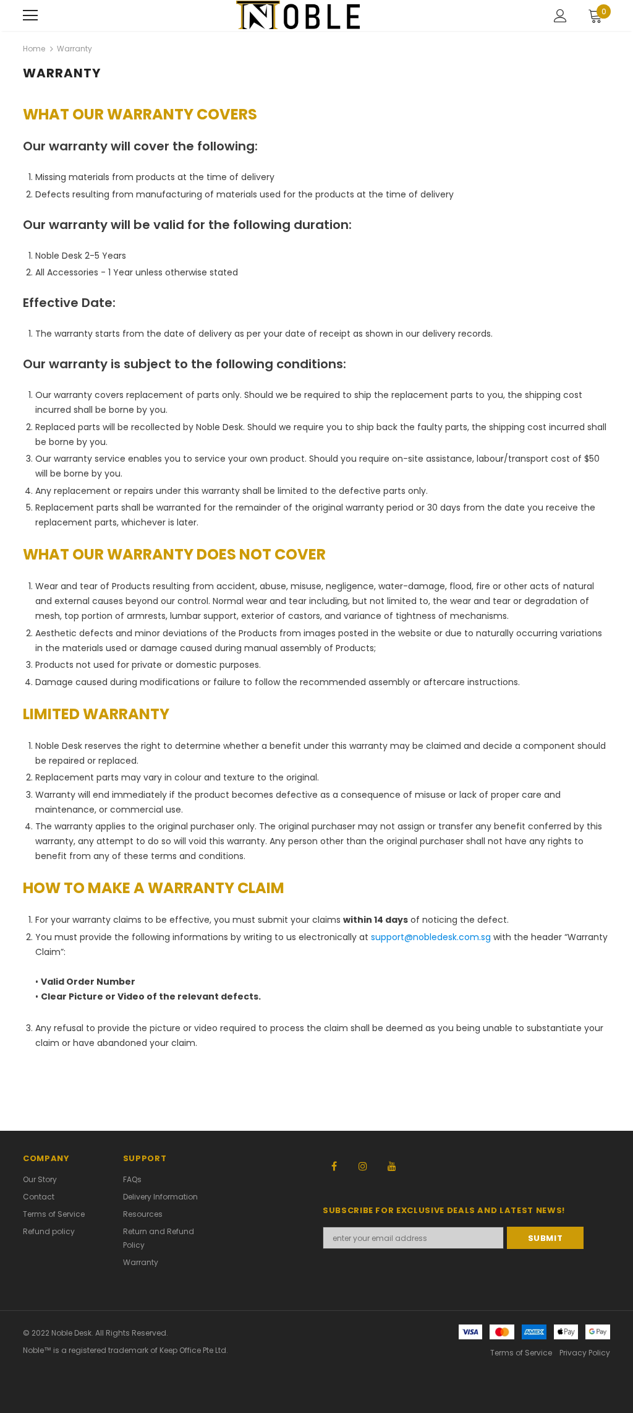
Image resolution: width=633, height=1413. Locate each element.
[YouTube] (392, 1165)
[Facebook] (334, 1165)
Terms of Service (521, 1352)
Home (34, 48)
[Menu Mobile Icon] (30, 15)
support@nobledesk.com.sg (431, 937)
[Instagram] (363, 1165)
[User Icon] (560, 15)
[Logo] (298, 14)
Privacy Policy (584, 1352)
